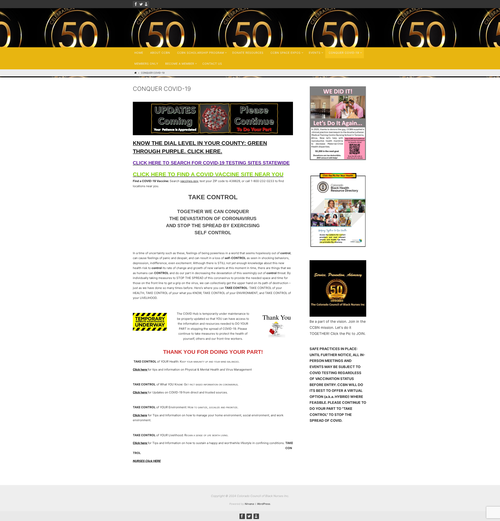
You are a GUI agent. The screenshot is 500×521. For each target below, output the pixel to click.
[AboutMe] (146, 4)
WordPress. (264, 503)
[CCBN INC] (136, 4)
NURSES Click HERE (147, 461)
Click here (140, 369)
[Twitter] (141, 4)
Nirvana (249, 503)
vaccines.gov (189, 181)
